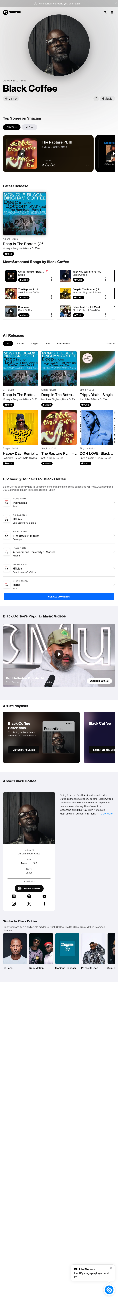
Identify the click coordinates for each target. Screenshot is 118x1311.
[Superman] (28, 311)
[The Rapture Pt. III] (28, 294)
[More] (51, 279)
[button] (115, 3)
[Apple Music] (8, 254)
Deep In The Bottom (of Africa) (90, 289)
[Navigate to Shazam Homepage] (12, 12)
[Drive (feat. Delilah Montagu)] (82, 311)
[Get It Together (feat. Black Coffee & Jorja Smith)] (28, 276)
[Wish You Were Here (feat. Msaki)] (82, 276)
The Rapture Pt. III (28, 289)
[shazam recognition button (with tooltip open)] (109, 1290)
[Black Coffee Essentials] (41, 737)
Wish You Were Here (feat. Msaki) (92, 271)
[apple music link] (107, 98)
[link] (99, 681)
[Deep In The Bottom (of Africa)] (82, 294)
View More (107, 813)
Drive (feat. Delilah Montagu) (89, 307)
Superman (24, 307)
